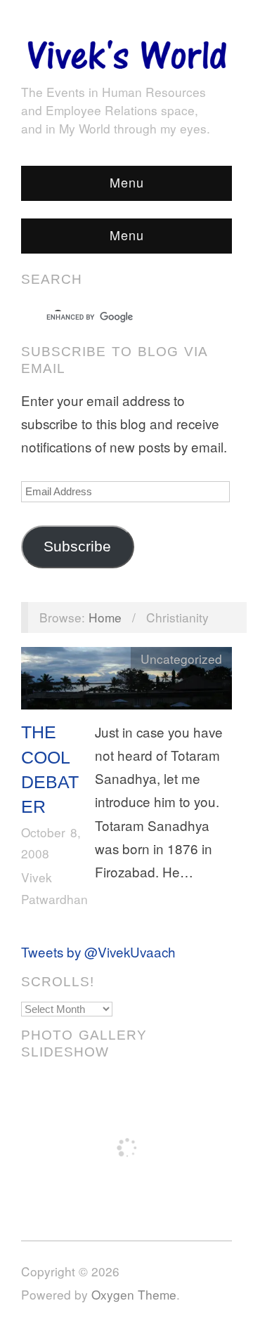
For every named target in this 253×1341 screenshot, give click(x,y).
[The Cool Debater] (126, 681)
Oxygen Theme (133, 1294)
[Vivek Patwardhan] (126, 51)
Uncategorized (181, 658)
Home (105, 617)
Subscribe (77, 546)
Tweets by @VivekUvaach (98, 951)
